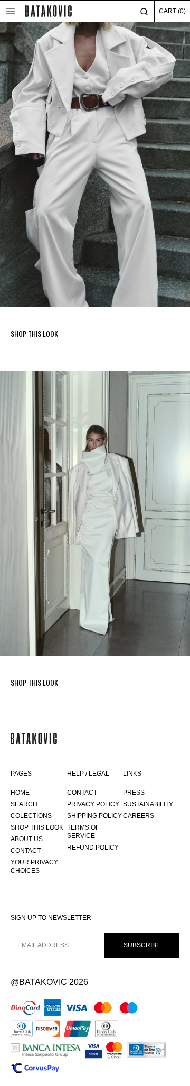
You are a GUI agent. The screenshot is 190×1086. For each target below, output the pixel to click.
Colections (31, 816)
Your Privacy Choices (34, 867)
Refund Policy (93, 847)
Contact (26, 850)
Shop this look (37, 827)
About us (27, 839)
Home (20, 792)
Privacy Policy (93, 804)
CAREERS (138, 816)
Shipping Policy (94, 816)
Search (24, 804)
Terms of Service (83, 832)
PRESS (134, 792)
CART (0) (172, 11)
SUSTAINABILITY (148, 804)
